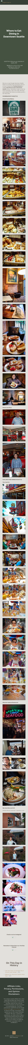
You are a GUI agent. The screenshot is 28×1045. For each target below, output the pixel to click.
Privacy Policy (7, 1009)
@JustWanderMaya (15, 65)
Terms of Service (17, 1009)
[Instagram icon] (15, 1039)
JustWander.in (17, 1035)
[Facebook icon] (12, 1039)
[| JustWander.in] (6, 2)
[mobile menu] (26, 2)
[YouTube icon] (14, 1039)
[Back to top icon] (14, 1032)
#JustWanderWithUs (14, 68)
